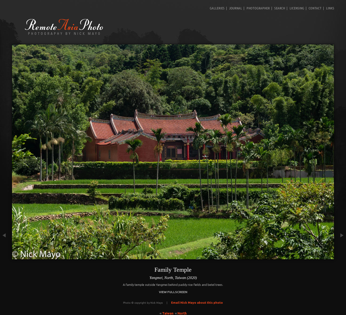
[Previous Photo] (6, 256)
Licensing (297, 8)
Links (330, 8)
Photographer (258, 8)
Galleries (217, 8)
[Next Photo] (340, 256)
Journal (235, 8)
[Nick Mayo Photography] (64, 34)
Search (279, 8)
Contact (315, 8)
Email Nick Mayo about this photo (197, 302)
